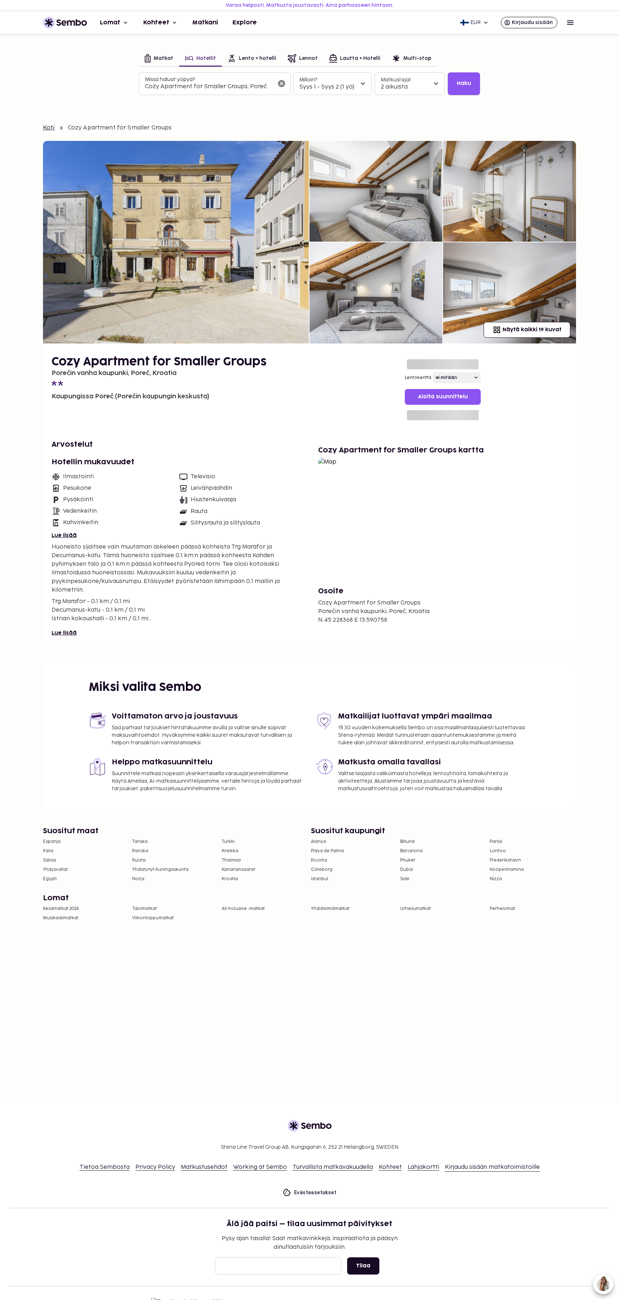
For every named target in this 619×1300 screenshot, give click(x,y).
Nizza (496, 879)
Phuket (407, 860)
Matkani (205, 22)
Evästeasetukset (315, 1192)
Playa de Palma (327, 851)
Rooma (319, 860)
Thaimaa (231, 860)
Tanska (140, 841)
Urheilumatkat (415, 908)
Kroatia (230, 879)
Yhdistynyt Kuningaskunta (160, 869)
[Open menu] (570, 22)
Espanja (52, 841)
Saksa (49, 860)
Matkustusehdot (204, 1167)
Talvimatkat (144, 908)
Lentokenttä (418, 377)
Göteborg (321, 869)
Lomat (110, 22)
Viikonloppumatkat (153, 918)
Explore (244, 22)
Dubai (406, 869)
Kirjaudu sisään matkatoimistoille (492, 1167)
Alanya (318, 841)
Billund (407, 841)
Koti (49, 127)
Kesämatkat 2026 (61, 908)
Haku (464, 83)
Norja (138, 879)
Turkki (228, 841)
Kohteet (156, 22)
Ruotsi (139, 860)
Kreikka (230, 851)
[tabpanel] (309, 83)
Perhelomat (502, 908)
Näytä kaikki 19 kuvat (532, 329)
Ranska (140, 851)
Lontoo (498, 851)
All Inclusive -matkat (243, 908)
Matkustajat (396, 80)
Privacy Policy (155, 1167)
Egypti (50, 879)
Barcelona (411, 851)
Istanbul (319, 879)
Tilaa (363, 1265)
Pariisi (496, 841)
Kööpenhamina (507, 869)
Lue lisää (64, 535)
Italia (48, 851)
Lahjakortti (423, 1167)
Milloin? (308, 80)
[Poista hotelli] (281, 83)
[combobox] (209, 86)
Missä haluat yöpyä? (170, 79)
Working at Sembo (260, 1167)
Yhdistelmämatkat (330, 908)
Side (404, 879)
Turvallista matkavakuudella (333, 1167)
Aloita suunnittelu (443, 396)
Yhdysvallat (55, 869)
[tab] (159, 59)
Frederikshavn (505, 860)
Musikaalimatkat (60, 918)
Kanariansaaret (238, 869)
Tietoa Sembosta (105, 1167)
